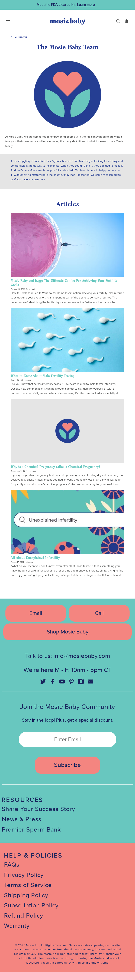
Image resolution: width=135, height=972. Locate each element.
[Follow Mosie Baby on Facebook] (52, 683)
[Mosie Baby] (67, 21)
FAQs (11, 864)
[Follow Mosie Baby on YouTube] (62, 683)
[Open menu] (4, 21)
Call (99, 613)
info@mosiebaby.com (81, 656)
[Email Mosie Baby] (90, 683)
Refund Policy (23, 915)
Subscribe (67, 765)
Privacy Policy (24, 875)
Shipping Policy (26, 895)
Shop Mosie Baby (67, 632)
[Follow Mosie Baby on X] (43, 683)
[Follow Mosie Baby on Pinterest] (71, 683)
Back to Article (22, 37)
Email (35, 613)
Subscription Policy (31, 905)
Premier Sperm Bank (31, 829)
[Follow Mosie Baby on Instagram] (81, 683)
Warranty (17, 926)
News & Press (21, 819)
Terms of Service (28, 885)
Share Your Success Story (38, 809)
